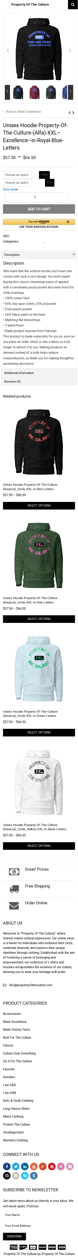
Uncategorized (13, 1132)
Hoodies (52, 241)
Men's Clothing (13, 1116)
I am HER (9, 1085)
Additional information (19, 373)
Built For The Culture (17, 1037)
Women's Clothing (15, 1140)
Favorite (8, 1069)
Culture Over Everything (19, 1053)
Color (44, 174)
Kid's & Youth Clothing (18, 1101)
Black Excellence (23, 112)
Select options (39, 505)
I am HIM (9, 1093)
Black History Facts (16, 1029)
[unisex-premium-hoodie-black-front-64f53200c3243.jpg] (39, 49)
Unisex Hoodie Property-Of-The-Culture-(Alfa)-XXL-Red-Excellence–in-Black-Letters (73, 113)
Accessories (12, 1014)
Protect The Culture (16, 1124)
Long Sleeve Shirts (16, 1109)
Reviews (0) (12, 381)
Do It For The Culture (17, 1061)
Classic (8, 1045)
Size (50, 182)
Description (12, 255)
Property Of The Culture (30, 4)
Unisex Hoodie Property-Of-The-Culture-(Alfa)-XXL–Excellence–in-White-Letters (70, 113)
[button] (39, 223)
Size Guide (10, 189)
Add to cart (39, 209)
